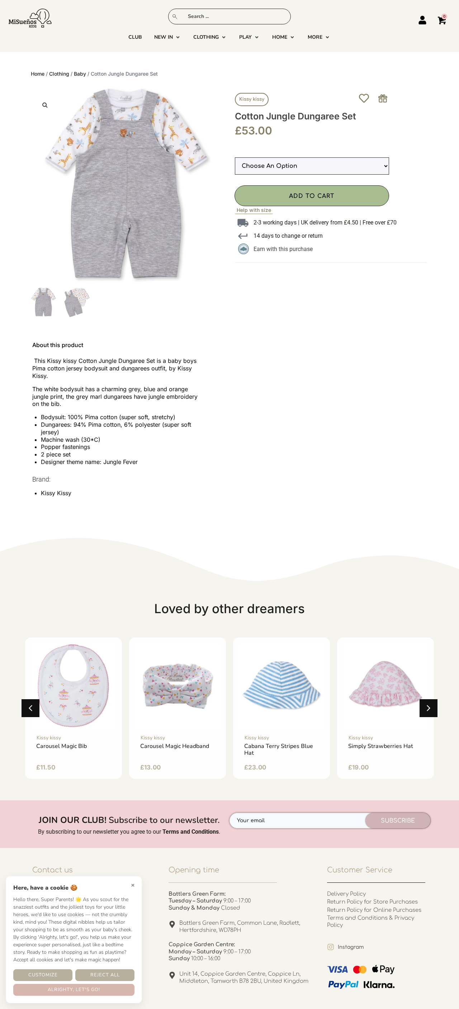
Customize (43, 975)
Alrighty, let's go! (74, 989)
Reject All (105, 975)
